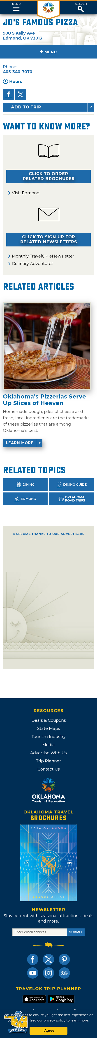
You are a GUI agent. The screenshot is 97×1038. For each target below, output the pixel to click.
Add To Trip (26, 107)
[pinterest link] (64, 959)
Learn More (20, 443)
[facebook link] (32, 959)
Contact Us (48, 769)
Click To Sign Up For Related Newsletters (48, 239)
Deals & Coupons (48, 720)
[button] (16, 7)
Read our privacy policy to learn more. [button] (58, 1020)
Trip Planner (48, 761)
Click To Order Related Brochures (48, 176)
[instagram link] (48, 973)
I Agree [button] (48, 1031)
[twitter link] (48, 959)
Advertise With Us (48, 752)
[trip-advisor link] (64, 973)
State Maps (48, 728)
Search (81, 4)
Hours (15, 81)
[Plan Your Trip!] (16, 1022)
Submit (75, 932)
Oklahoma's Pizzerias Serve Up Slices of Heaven (44, 399)
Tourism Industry (49, 736)
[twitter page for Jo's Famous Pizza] (20, 94)
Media (48, 744)
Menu (16, 4)
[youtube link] (32, 973)
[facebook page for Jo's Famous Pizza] (8, 94)
